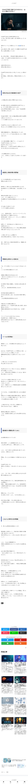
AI (2, 603)
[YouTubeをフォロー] (20, 639)
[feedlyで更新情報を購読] (7, 643)
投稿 (20, 45)
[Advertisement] (14, 85)
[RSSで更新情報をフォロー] (20, 643)
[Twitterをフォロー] (7, 639)
